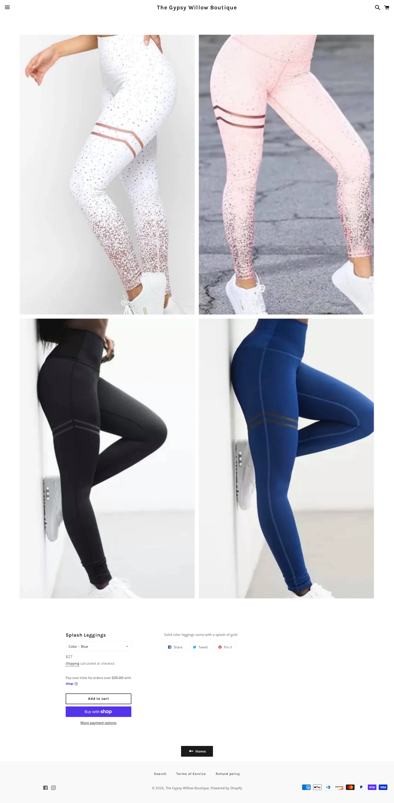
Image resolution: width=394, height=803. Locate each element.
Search (160, 774)
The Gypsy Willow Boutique (197, 7)
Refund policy (228, 774)
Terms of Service (191, 774)
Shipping (72, 663)
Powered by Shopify (226, 788)
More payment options (98, 722)
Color (73, 646)
